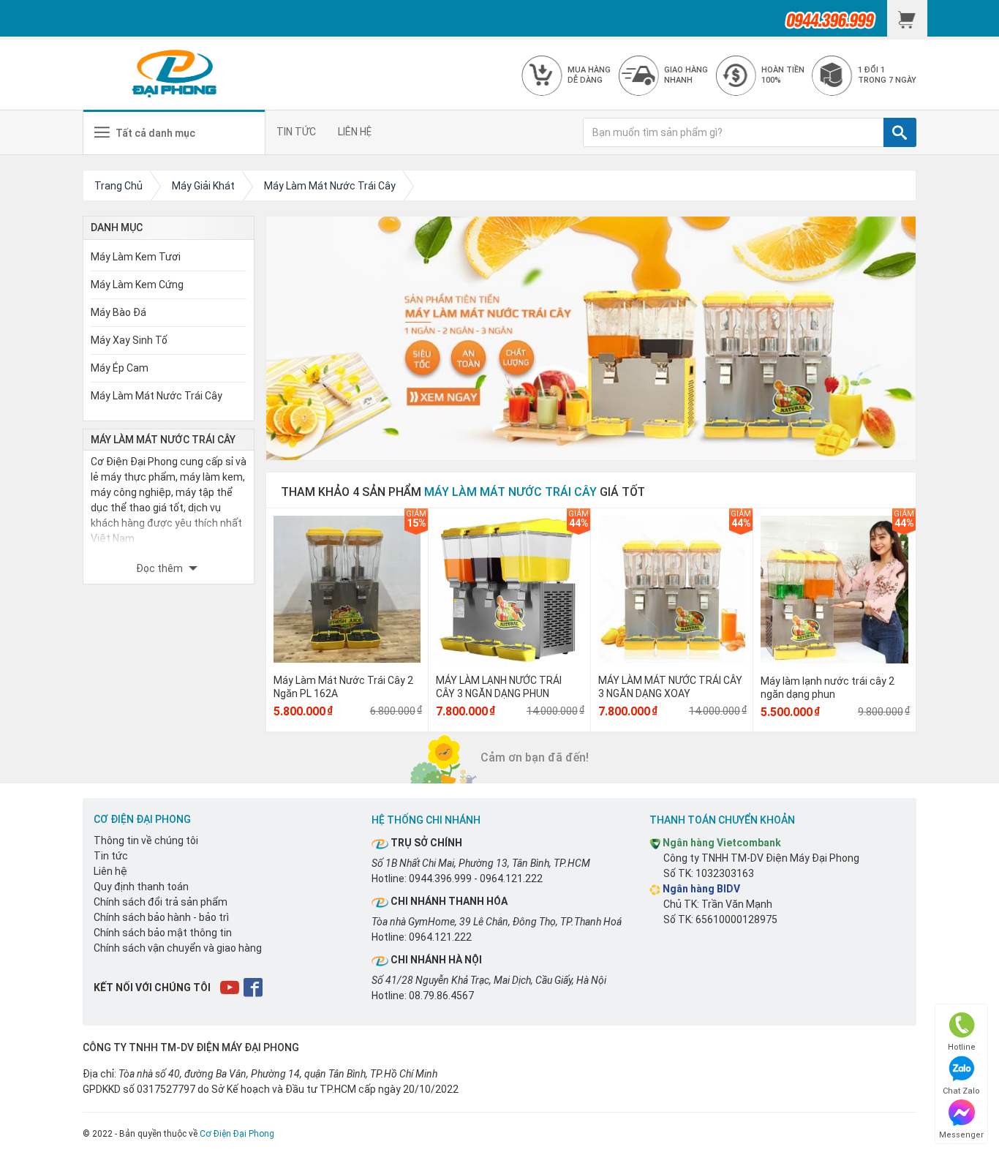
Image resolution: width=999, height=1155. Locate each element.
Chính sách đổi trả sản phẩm (160, 902)
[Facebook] (254, 987)
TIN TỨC (296, 132)
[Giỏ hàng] (907, 18)
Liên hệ (110, 871)
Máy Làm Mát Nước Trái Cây (156, 396)
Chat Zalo (961, 1091)
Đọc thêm (160, 568)
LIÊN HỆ (355, 132)
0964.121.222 (511, 878)
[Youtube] (230, 987)
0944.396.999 (440, 878)
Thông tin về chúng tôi (146, 840)
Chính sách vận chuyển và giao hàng (178, 948)
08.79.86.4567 (441, 995)
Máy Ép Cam (119, 368)
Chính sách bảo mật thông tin (163, 932)
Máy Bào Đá (118, 312)
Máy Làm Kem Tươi (136, 257)
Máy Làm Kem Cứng (137, 284)
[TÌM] (899, 132)
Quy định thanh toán (141, 886)
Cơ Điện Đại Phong (237, 1134)
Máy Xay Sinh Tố (129, 340)
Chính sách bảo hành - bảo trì (161, 917)
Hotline (962, 1047)
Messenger (961, 1135)
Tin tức (111, 856)
